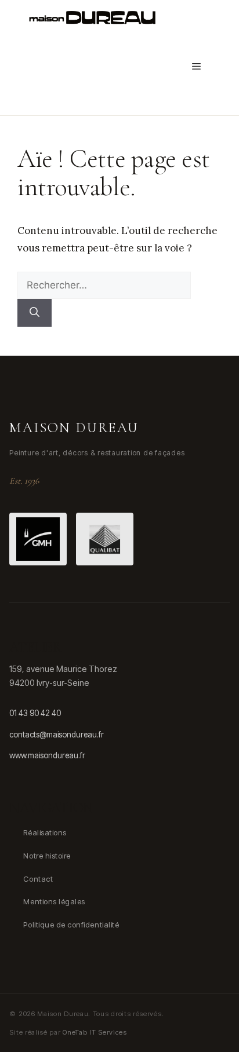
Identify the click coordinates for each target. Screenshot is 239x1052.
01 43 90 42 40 (35, 713)
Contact (38, 878)
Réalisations (44, 832)
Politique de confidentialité (71, 924)
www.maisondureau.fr (47, 755)
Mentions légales (54, 901)
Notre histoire (46, 855)
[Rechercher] (34, 313)
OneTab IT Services (94, 1032)
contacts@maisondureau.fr (56, 734)
